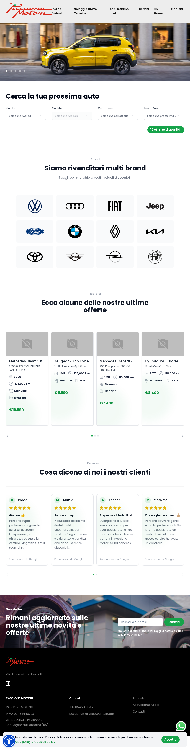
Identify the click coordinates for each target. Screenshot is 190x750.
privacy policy (133, 634)
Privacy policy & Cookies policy (32, 742)
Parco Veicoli (57, 11)
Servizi (144, 9)
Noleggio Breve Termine (85, 11)
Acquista (139, 698)
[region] (95, 384)
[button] (9, 741)
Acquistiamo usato (119, 11)
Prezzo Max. (151, 108)
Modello (57, 108)
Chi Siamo (158, 11)
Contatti (177, 9)
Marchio (11, 108)
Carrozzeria (105, 108)
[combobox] (26, 116)
